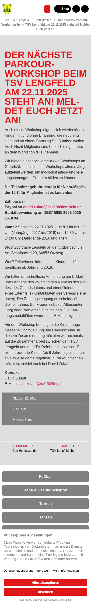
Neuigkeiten (43, 20)
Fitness (18, 419)
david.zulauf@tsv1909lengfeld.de (44, 384)
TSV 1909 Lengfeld (16, 20)
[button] (47, 9)
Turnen (29, 419)
